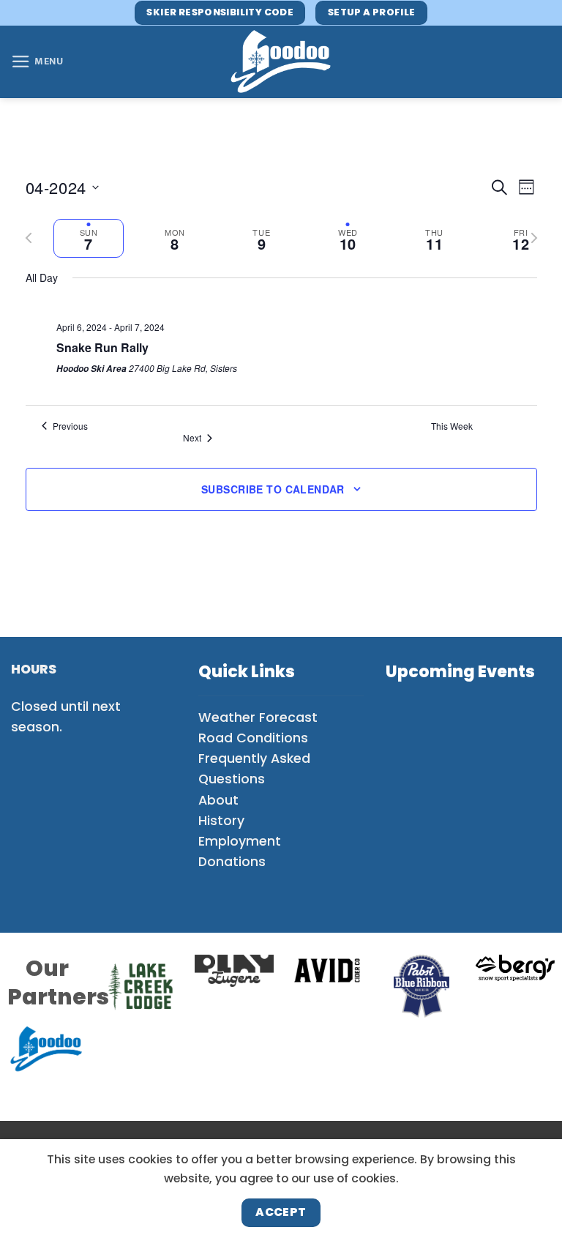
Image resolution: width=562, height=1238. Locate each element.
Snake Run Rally (102, 347)
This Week (452, 426)
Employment (239, 841)
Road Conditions (253, 738)
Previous (70, 426)
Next (192, 438)
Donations (232, 861)
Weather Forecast (258, 717)
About (218, 800)
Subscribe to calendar (273, 489)
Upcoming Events (460, 671)
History (221, 820)
